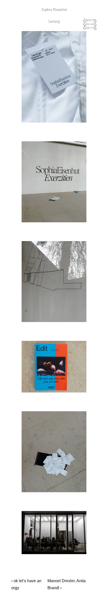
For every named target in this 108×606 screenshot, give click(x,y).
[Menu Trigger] (90, 25)
